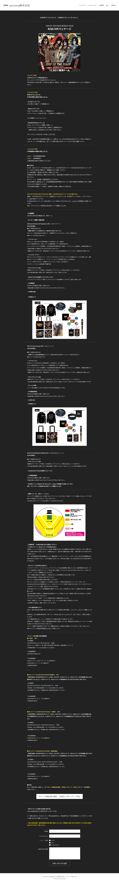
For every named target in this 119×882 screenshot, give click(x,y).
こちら (74, 201)
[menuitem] (83, 5)
